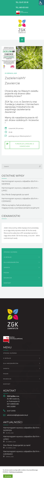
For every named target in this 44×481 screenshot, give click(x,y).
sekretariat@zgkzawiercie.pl (17, 415)
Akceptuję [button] (8, 476)
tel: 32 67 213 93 (22, 2)
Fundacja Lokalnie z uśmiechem (24, 145)
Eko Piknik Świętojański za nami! (15, 195)
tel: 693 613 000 (22, 7)
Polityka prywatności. (16, 472)
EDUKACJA (8, 278)
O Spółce (8, 257)
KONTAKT (7, 283)
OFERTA (7, 267)
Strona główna (10, 252)
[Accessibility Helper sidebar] (41, 2)
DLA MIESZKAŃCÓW (11, 262)
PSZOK (6, 272)
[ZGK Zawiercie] (22, 26)
